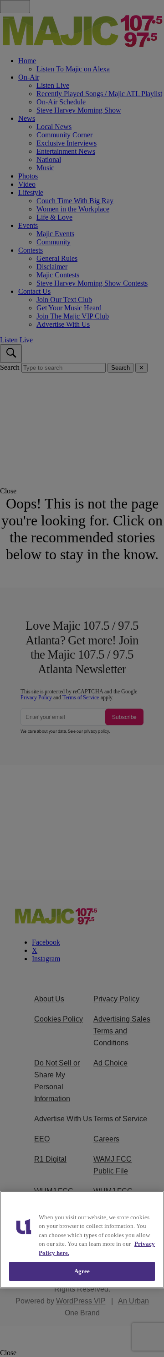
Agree (82, 1271)
